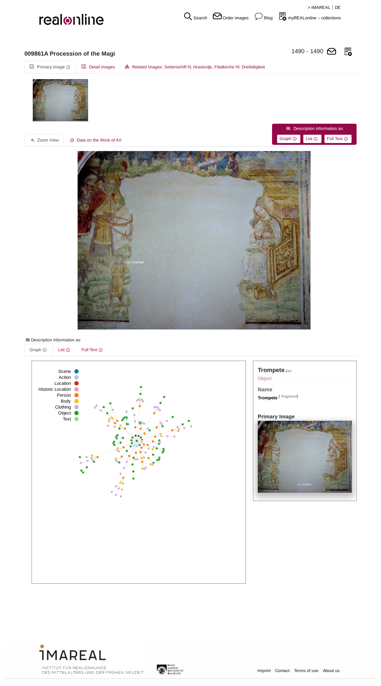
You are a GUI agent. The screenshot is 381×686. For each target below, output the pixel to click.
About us (331, 670)
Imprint (264, 670)
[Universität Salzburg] (170, 669)
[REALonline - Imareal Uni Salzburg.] (64, 15)
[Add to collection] (348, 52)
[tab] (50, 67)
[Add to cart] (331, 52)
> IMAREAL (319, 7)
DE (338, 7)
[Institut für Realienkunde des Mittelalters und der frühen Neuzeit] (91, 659)
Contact (282, 670)
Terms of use (306, 670)
